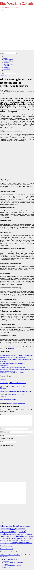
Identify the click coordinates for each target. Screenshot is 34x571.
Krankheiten (4, 536)
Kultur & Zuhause (8, 61)
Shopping (6, 67)
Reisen (8, 538)
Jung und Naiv (7, 567)
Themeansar (3, 556)
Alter (7, 526)
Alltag (2, 526)
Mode (1, 538)
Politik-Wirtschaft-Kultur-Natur (16, 386)
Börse (5, 58)
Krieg (12, 536)
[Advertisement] (17, 33)
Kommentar (4, 414)
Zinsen (22, 542)
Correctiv (6, 561)
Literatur (26, 536)
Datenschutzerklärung (6, 546)
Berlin (15, 526)
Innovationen (26, 534)
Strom (24, 538)
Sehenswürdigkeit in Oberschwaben (13, 562)
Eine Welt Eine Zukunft (16, 3)
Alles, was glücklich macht (8, 399)
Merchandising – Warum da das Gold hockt (12, 372)
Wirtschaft (6, 65)
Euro (12, 528)
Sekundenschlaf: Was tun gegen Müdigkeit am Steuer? (16, 391)
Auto (10, 526)
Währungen (14, 543)
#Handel (10, 90)
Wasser (23, 540)
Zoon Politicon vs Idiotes (10, 559)
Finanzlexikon (20, 529)
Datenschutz (26, 526)
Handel (22, 531)
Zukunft (28, 543)
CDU (20, 526)
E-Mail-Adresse (5, 432)
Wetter (8, 543)
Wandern (19, 540)
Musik (4, 538)
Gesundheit (6, 69)
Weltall (27, 540)
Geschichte (4, 531)
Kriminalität (19, 536)
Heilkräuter (16, 534)
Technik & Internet (8, 64)
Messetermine (31, 536)
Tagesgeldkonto (30, 538)
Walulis (5, 564)
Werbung (3, 543)
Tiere (1, 540)
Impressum (6, 569)
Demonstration (5, 529)
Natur (5, 70)
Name (2, 429)
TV (4, 540)
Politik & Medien (8, 59)
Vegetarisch (8, 540)
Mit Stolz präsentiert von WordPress (10, 555)
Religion (13, 538)
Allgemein (3, 75)
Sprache (19, 538)
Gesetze (12, 531)
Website (2, 435)
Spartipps (6, 62)
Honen (12, 348)
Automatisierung (14, 115)
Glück (17, 531)
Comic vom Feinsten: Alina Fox (12, 565)
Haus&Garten (5, 534)
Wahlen (14, 540)
